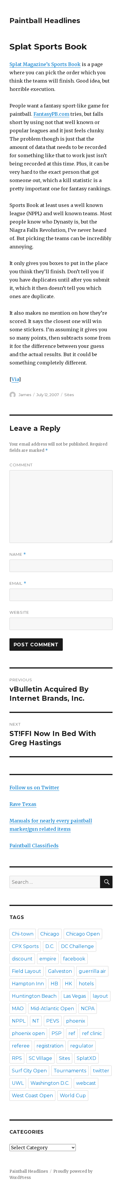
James (25, 394)
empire (47, 959)
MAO (18, 1008)
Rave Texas (22, 804)
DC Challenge (77, 946)
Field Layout (26, 971)
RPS (17, 1058)
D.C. (49, 946)
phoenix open (28, 1033)
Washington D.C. (49, 1083)
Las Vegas (74, 996)
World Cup (73, 1095)
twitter (101, 1071)
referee (21, 1046)
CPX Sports (25, 946)
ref (71, 1033)
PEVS (52, 1021)
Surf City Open (29, 1071)
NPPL (18, 1021)
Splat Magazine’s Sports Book (45, 64)
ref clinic (92, 1033)
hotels (86, 983)
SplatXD (86, 1058)
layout (100, 996)
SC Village (40, 1058)
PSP (57, 1033)
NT (35, 1021)
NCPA (87, 1008)
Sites (69, 394)
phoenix (75, 1021)
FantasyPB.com (51, 114)
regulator (81, 1046)
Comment (21, 464)
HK (68, 983)
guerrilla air (92, 971)
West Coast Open (32, 1095)
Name (17, 554)
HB (54, 983)
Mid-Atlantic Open (52, 1008)
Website (19, 612)
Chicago (49, 934)
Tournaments (70, 1071)
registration (49, 1046)
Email (17, 583)
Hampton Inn (28, 983)
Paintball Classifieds (34, 846)
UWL (18, 1083)
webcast (86, 1083)
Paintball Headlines (44, 21)
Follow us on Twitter (34, 787)
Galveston (60, 971)
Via (15, 379)
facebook (74, 959)
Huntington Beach (34, 996)
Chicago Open (83, 934)
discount (22, 959)
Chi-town (22, 934)
